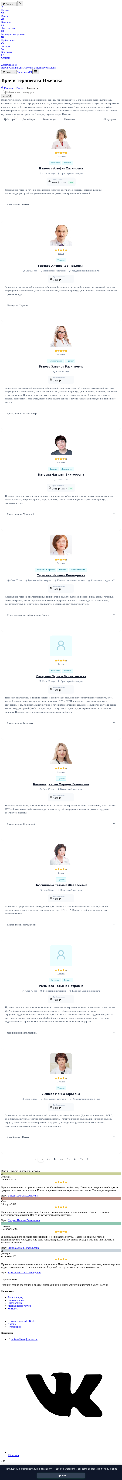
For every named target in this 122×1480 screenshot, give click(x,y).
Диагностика (8, 28)
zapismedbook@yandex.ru (24, 1339)
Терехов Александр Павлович (61, 266)
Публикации (8, 40)
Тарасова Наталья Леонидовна (61, 575)
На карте (6, 10)
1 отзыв (61, 253)
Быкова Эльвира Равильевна (61, 366)
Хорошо (61, 1475)
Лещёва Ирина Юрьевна (61, 1094)
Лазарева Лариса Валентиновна (61, 676)
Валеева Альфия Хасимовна (61, 168)
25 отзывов (61, 156)
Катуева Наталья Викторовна (61, 474)
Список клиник (16, 1300)
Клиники (6, 22)
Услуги (38, 67)
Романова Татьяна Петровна (61, 986)
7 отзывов (61, 354)
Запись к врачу (16, 1297)
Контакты (6, 52)
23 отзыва (61, 462)
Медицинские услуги (13, 34)
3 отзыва (61, 772)
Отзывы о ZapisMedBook (21, 1321)
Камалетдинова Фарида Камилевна (61, 784)
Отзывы (5, 57)
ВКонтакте (13, 1455)
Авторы (5, 46)
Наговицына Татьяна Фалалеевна (61, 885)
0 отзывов (61, 1082)
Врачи (4, 16)
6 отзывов (61, 563)
